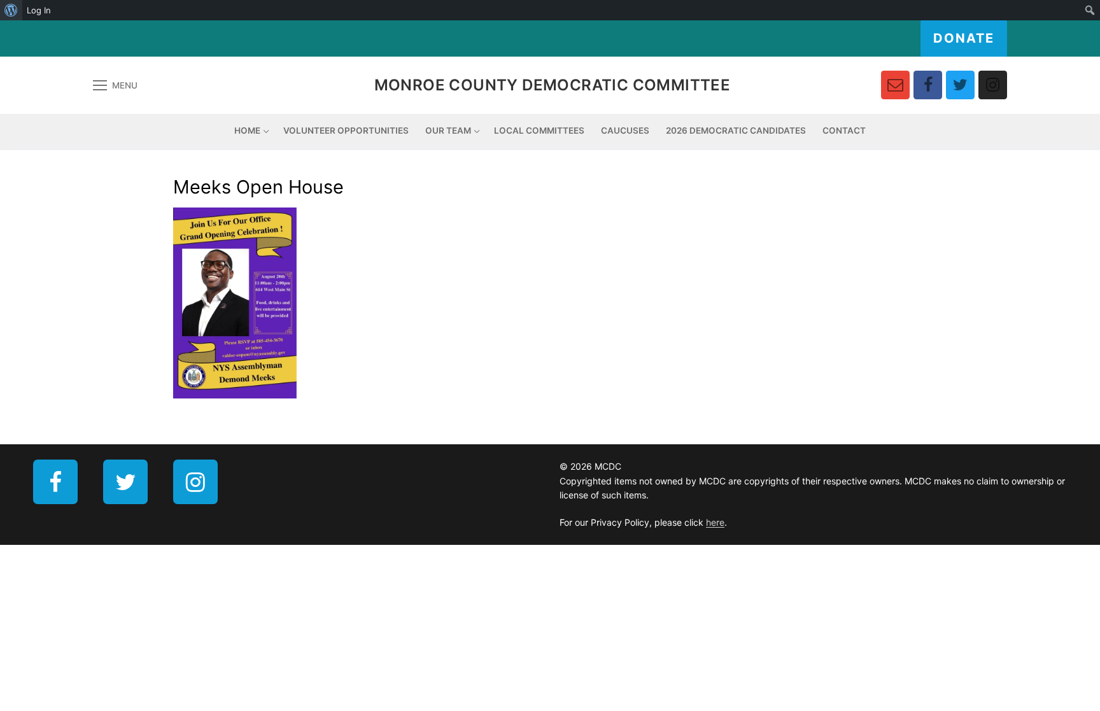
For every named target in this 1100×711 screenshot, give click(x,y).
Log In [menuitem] (39, 10)
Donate (963, 38)
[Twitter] (960, 85)
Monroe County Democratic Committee (552, 85)
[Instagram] (992, 85)
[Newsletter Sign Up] (895, 85)
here (715, 522)
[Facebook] (927, 85)
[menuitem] (11, 10)
